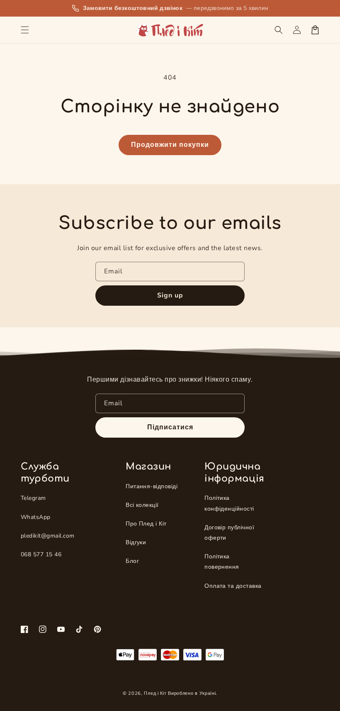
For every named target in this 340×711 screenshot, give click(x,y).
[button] (25, 30)
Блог (132, 561)
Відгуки (136, 542)
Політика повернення (221, 562)
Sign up (170, 295)
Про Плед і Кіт (146, 524)
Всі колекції (142, 505)
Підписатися (170, 427)
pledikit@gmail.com (48, 536)
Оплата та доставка (233, 586)
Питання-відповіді (151, 486)
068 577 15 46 (41, 554)
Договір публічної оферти (229, 533)
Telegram (33, 498)
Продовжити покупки (170, 144)
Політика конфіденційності (229, 503)
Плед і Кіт (155, 693)
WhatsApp (36, 517)
